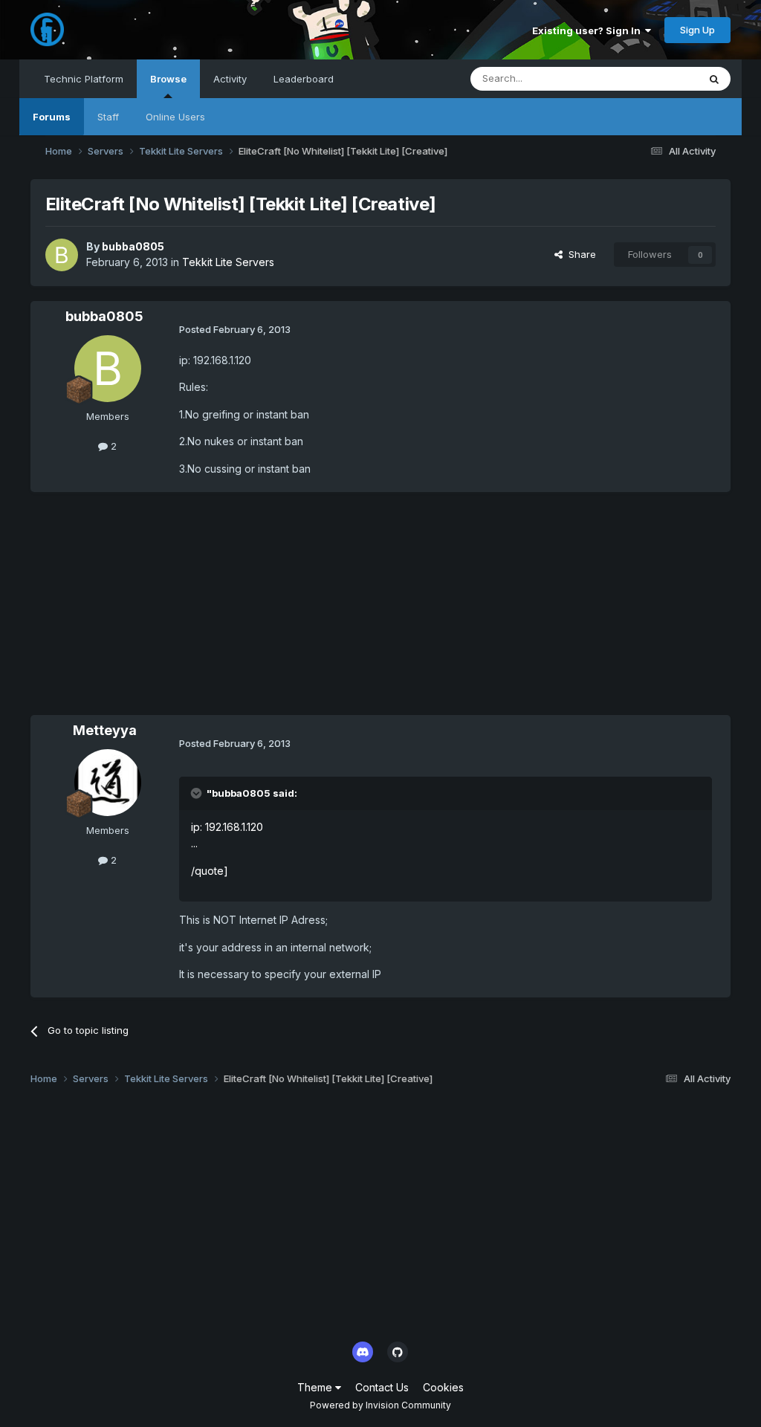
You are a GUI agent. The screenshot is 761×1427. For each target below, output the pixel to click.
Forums (52, 117)
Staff (108, 117)
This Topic (654, 78)
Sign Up (697, 30)
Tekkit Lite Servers (228, 262)
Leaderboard (303, 79)
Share (579, 254)
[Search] (714, 79)
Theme (316, 1387)
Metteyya (105, 730)
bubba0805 (133, 246)
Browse (168, 79)
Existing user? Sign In (588, 30)
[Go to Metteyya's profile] (107, 782)
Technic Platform (83, 79)
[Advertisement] (204, 611)
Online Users (175, 117)
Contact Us (382, 1387)
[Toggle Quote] (197, 793)
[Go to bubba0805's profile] (61, 255)
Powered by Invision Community (380, 1405)
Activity (230, 79)
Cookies (443, 1387)
